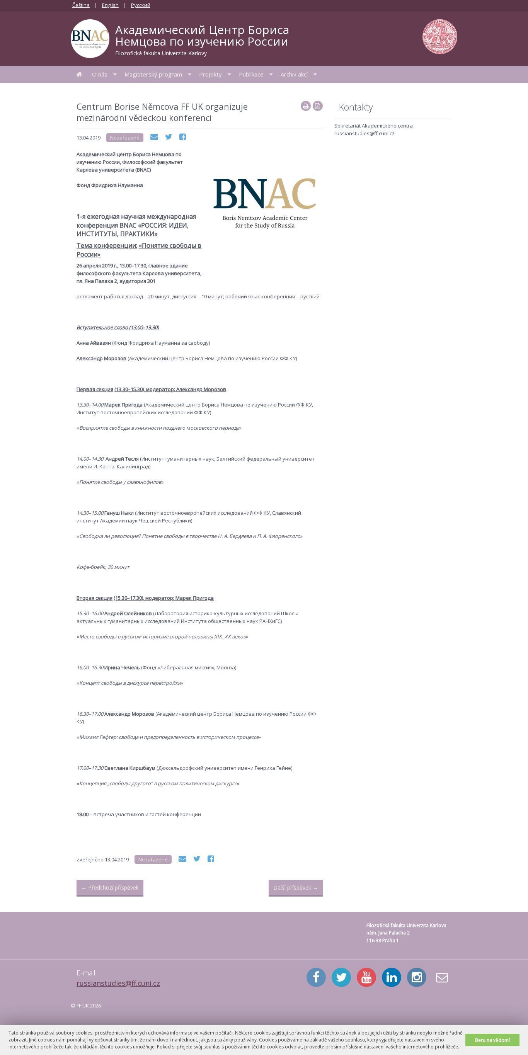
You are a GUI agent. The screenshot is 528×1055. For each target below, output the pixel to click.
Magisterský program (153, 74)
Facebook (316, 977)
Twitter (341, 977)
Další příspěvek (295, 887)
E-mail (441, 977)
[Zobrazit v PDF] (318, 106)
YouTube (366, 977)
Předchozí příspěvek (110, 887)
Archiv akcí (294, 74)
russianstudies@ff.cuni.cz (118, 983)
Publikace (251, 74)
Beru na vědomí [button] (492, 1040)
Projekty (210, 74)
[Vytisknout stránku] (306, 106)
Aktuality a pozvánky (79, 74)
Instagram (416, 977)
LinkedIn (391, 977)
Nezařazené (125, 137)
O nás (99, 74)
